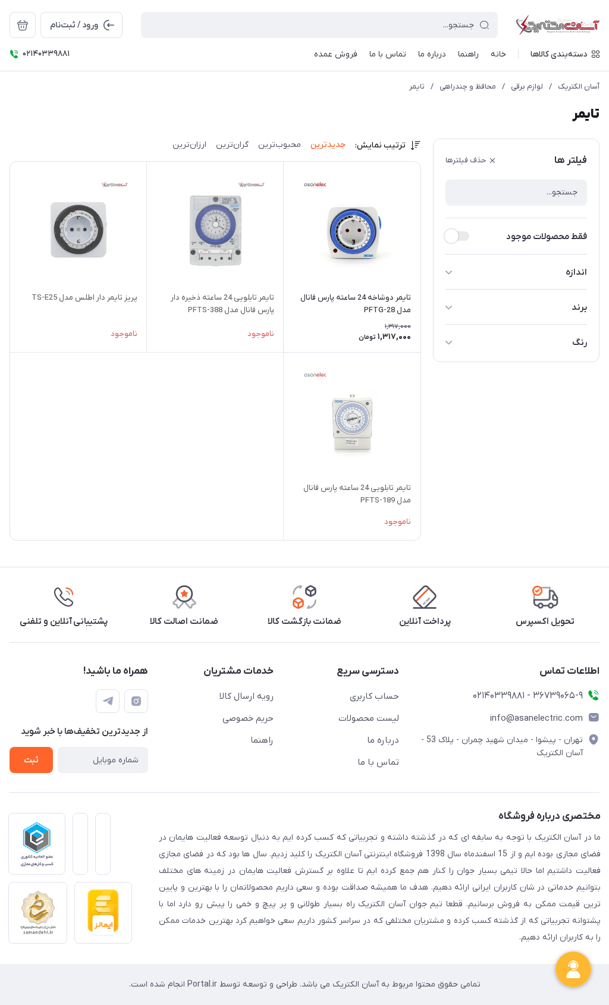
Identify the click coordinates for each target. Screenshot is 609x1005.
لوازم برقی (527, 86)
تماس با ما (378, 762)
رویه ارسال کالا (246, 696)
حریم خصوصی (248, 718)
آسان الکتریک (578, 86)
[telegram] (108, 701)
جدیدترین (328, 144)
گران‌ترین (232, 144)
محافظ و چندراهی (468, 86)
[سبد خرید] (23, 25)
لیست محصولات (368, 718)
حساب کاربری (374, 696)
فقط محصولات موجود (546, 237)
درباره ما (383, 740)
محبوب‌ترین (279, 144)
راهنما (262, 740)
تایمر (417, 86)
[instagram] (136, 701)
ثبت (31, 760)
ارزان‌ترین (189, 144)
